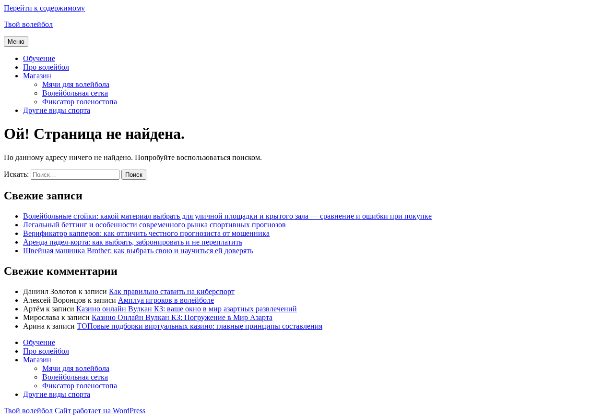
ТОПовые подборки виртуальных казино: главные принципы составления (199, 326)
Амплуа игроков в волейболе (166, 300)
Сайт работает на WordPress (100, 411)
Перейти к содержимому (44, 8)
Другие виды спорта (56, 110)
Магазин (37, 76)
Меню (16, 41)
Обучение (39, 58)
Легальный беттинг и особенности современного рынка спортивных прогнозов (154, 225)
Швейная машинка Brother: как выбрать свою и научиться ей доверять (138, 250)
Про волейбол (46, 67)
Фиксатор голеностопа (79, 102)
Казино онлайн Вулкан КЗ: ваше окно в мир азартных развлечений (186, 309)
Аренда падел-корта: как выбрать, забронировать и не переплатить (132, 242)
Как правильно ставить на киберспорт (172, 291)
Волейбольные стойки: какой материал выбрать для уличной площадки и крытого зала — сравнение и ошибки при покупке (227, 216)
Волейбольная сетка (75, 93)
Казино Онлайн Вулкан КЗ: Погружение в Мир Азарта (182, 317)
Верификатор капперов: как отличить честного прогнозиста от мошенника (146, 233)
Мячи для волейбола (75, 84)
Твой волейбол (28, 24)
